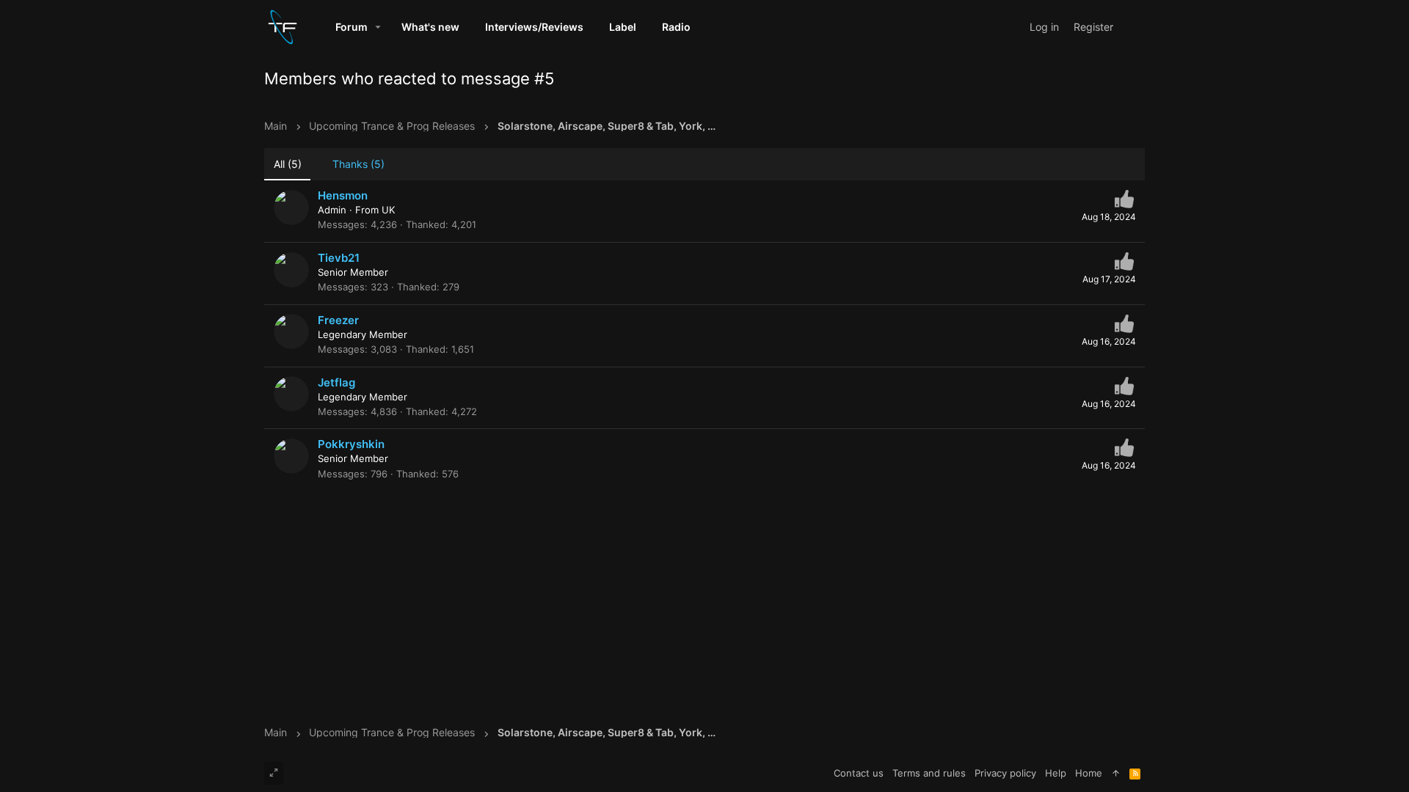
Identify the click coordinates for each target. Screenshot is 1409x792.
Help (1055, 773)
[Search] (1132, 27)
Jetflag (336, 382)
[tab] (351, 164)
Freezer (338, 320)
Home (1088, 773)
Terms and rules (929, 773)
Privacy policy (1005, 773)
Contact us (859, 773)
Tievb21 (339, 258)
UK (388, 210)
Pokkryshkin (351, 444)
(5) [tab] (288, 164)
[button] (378, 27)
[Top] (1116, 773)
